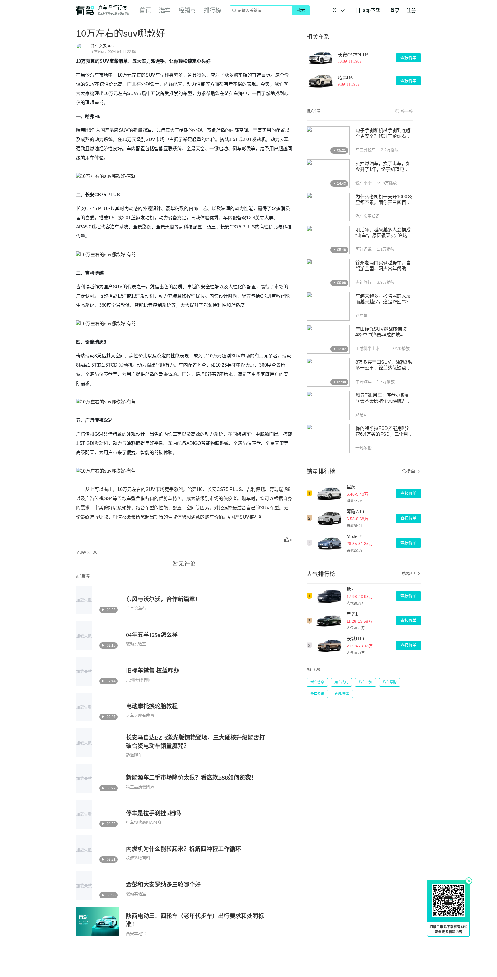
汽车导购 (390, 682)
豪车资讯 (317, 694)
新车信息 (317, 682)
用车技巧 (341, 682)
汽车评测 (365, 682)
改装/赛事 (341, 694)
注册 (411, 10)
